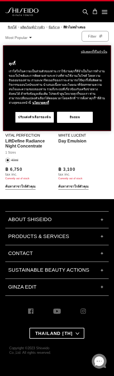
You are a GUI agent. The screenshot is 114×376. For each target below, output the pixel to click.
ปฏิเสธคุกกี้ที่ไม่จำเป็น (94, 51)
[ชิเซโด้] (21, 12)
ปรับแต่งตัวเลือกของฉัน (34, 117)
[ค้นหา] (85, 12)
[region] (57, 88)
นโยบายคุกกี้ (40, 102)
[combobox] (21, 38)
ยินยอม (75, 117)
